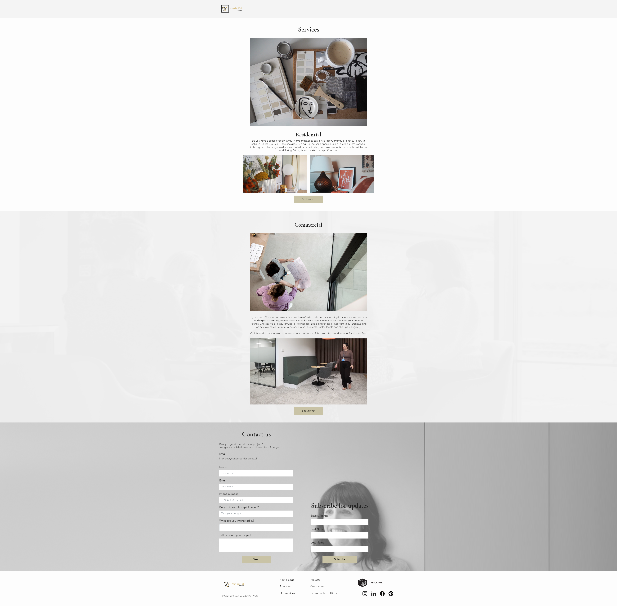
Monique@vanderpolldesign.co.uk (238, 459)
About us (285, 586)
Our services (287, 593)
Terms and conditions (323, 593)
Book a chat (308, 199)
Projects (315, 580)
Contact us (317, 586)
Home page (287, 580)
